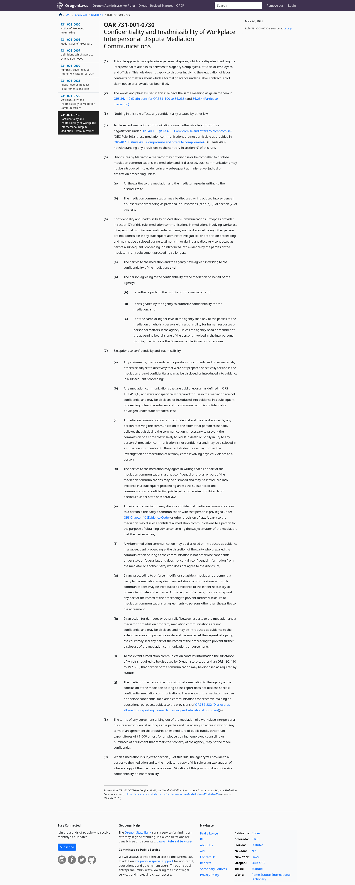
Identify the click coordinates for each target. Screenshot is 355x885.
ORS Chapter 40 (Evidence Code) (147, 517)
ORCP (180, 6)
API (202, 851)
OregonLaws (76, 5)
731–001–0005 (76, 41)
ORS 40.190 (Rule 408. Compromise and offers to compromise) (186, 131)
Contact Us (207, 857)
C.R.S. (255, 839)
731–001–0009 (77, 69)
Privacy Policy (209, 875)
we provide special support (154, 861)
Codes (256, 833)
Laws (255, 857)
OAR (68, 14)
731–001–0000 (72, 28)
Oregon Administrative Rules (114, 6)
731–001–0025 (75, 84)
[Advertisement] (269, 94)
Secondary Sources (213, 869)
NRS (254, 851)
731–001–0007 (77, 54)
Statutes (257, 845)
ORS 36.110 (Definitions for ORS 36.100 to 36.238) (150, 98)
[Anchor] (171, 83)
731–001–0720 (78, 102)
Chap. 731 (81, 14)
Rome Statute (261, 875)
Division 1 (97, 14)
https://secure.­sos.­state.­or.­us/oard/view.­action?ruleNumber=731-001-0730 (173, 794)
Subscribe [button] (67, 847)
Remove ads (275, 6)
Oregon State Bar (137, 832)
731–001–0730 (78, 123)
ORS (262, 863)
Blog (203, 839)
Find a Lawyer (209, 833)
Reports (205, 863)
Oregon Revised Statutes (155, 6)
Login (292, 6)
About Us (206, 845)
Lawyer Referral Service (173, 841)
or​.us (287, 28)
